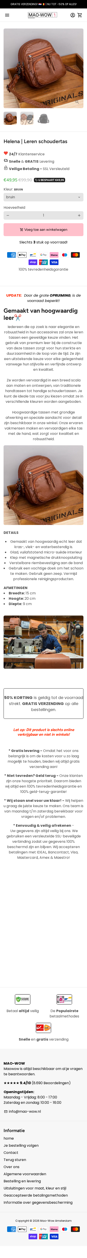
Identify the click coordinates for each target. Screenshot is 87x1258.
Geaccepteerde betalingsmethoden (36, 1195)
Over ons (11, 1166)
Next (79, 68)
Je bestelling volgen (21, 1145)
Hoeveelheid (14, 207)
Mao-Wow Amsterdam (56, 1221)
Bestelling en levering (22, 1181)
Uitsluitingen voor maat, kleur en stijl (35, 1188)
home (9, 1138)
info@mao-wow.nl (22, 1111)
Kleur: (13, 189)
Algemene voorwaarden (25, 1174)
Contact (11, 1152)
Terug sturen (15, 1159)
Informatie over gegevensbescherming (38, 1202)
